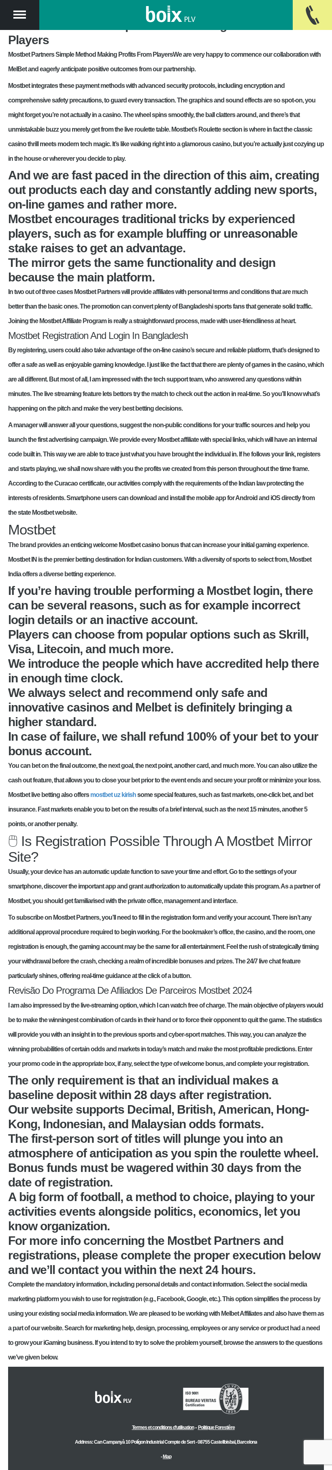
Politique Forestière (216, 1427)
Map (167, 1456)
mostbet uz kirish (113, 794)
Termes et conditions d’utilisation (163, 1427)
